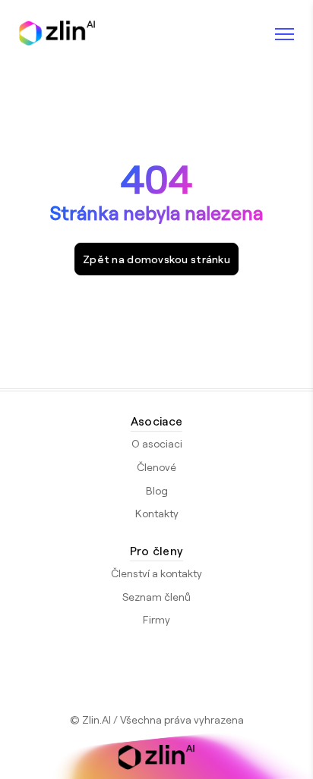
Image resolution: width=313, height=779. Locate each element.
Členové (156, 466)
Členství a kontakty (156, 573)
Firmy (156, 619)
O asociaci (156, 443)
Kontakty (157, 513)
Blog (157, 490)
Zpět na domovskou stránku (156, 259)
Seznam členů (156, 596)
